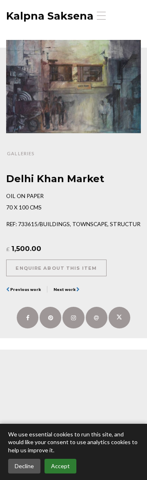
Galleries (20, 153)
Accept (60, 465)
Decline (24, 465)
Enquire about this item (56, 268)
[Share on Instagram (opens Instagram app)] (73, 317)
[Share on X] (119, 317)
